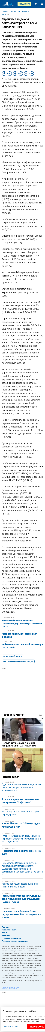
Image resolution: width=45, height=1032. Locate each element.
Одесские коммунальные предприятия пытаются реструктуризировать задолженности (21, 787)
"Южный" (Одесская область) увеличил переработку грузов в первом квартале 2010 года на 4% (21, 838)
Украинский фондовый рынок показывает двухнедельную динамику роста (22, 623)
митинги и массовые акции (18, 661)
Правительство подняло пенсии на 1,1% (21, 852)
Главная (5, 11)
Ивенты (5, 932)
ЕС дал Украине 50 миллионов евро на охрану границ (21, 813)
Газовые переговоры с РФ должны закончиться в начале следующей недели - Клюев (21, 899)
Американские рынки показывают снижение (19, 635)
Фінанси (25, 11)
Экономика (15, 11)
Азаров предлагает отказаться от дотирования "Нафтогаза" (20, 800)
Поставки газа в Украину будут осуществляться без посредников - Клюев (21, 914)
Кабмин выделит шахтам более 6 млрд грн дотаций (22, 646)
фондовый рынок (13, 656)
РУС (36, 3)
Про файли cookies (10, 1027)
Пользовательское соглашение (15, 941)
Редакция (6, 935)
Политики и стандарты (11, 938)
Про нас (5, 927)
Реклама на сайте (9, 930)
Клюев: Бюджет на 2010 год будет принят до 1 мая (21, 825)
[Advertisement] (22, 687)
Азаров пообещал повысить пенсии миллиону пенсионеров (20, 885)
